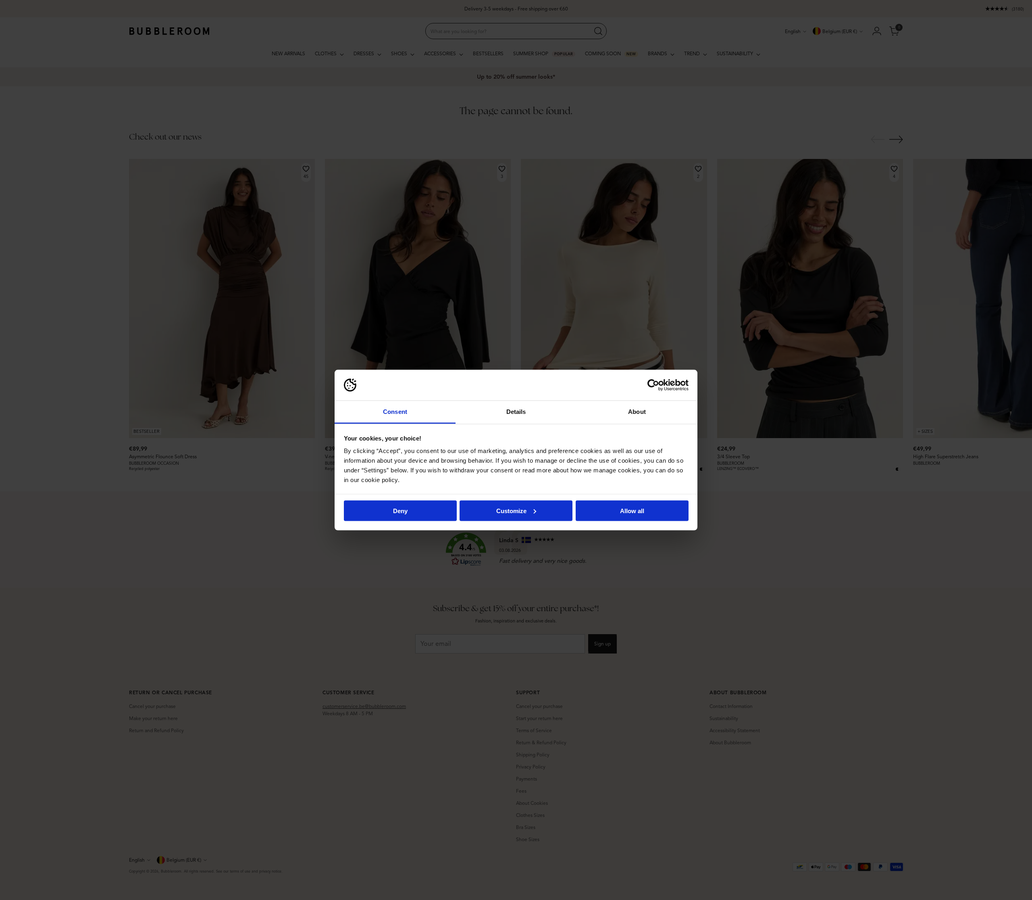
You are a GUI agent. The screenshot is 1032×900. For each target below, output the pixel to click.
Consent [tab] (395, 411)
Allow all (632, 510)
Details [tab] (516, 411)
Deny (400, 510)
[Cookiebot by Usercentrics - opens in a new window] (653, 385)
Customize (511, 510)
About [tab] (637, 411)
